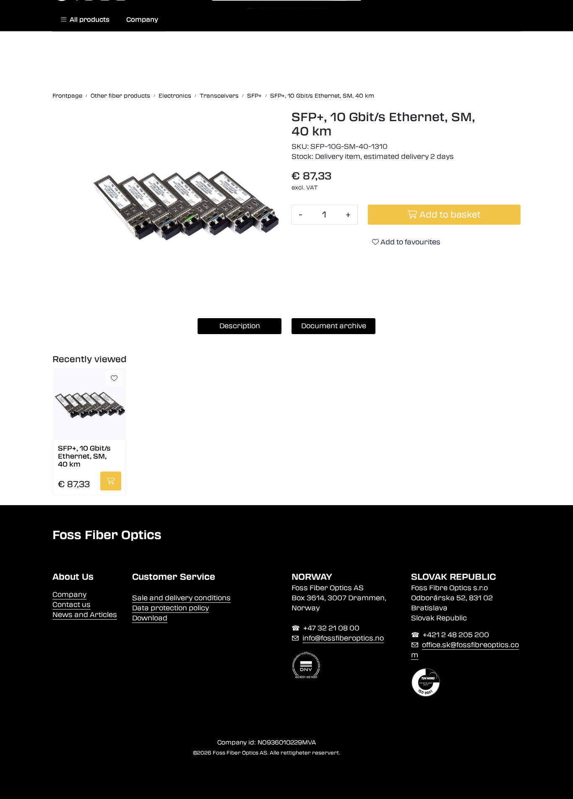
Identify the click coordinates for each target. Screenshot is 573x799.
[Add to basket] (110, 481)
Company (142, 19)
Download (149, 618)
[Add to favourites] (114, 378)
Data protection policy (170, 608)
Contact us (71, 605)
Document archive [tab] (333, 326)
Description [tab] (239, 326)
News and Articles (84, 615)
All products (87, 19)
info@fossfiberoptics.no (343, 638)
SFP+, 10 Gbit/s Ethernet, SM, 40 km (84, 455)
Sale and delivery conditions (181, 598)
